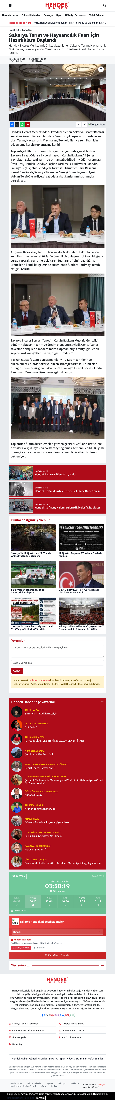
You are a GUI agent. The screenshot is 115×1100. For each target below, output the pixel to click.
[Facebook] (42, 1015)
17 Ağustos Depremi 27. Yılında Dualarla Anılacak (80, 554)
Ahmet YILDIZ (32, 818)
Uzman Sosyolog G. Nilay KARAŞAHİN (45, 776)
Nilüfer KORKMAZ (34, 751)
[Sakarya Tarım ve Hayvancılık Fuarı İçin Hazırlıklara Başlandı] (57, 92)
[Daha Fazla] (27, 124)
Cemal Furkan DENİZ (36, 723)
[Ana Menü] (10, 5)
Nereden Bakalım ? (35, 849)
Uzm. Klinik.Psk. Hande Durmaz (43, 832)
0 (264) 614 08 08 (22, 948)
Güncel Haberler (31, 15)
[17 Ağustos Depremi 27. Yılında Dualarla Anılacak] (81, 537)
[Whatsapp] (72, 1015)
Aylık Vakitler (19, 911)
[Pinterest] (52, 1015)
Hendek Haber (10, 15)
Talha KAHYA (32, 710)
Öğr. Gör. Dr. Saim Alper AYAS (41, 791)
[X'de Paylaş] (17, 124)
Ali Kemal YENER (34, 805)
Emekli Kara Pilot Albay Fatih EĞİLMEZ (46, 764)
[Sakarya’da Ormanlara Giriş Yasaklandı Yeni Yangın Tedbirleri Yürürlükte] (33, 610)
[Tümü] (102, 702)
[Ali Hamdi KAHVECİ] (16, 738)
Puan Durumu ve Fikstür (73, 1030)
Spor (59, 15)
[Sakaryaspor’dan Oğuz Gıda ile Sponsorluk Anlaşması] (33, 574)
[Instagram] (57, 1015)
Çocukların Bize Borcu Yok (39, 754)
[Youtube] (67, 1015)
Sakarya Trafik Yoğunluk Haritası (28, 1030)
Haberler (14, 30)
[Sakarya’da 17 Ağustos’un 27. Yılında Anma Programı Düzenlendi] (33, 537)
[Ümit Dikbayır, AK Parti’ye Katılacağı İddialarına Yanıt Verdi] (81, 574)
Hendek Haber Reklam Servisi (23, 1086)
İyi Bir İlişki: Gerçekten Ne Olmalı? (43, 836)
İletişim (54, 1086)
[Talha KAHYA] (16, 711)
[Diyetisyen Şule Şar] (16, 861)
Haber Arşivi (18, 1044)
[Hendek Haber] (57, 5)
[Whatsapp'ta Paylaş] (22, 124)
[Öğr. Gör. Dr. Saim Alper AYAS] (16, 793)
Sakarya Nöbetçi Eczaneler (25, 1023)
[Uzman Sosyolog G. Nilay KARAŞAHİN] (16, 779)
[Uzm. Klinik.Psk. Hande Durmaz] (16, 834)
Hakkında (75, 1083)
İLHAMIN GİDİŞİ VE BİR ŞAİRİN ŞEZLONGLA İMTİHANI (54, 740)
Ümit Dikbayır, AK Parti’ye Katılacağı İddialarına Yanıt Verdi (79, 591)
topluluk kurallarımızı (39, 680)
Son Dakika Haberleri (72, 1037)
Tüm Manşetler (19, 1037)
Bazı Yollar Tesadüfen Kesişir (41, 713)
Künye (43, 1086)
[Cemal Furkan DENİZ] (16, 725)
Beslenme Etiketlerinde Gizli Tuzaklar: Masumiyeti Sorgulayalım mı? (63, 863)
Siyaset (50, 1083)
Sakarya (48, 15)
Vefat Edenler (97, 15)
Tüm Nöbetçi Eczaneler (59, 955)
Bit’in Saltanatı (33, 795)
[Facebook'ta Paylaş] (12, 124)
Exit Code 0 (31, 727)
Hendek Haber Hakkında (20, 1097)
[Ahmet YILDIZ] (16, 820)
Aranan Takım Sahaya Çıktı (40, 808)
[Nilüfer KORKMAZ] (16, 752)
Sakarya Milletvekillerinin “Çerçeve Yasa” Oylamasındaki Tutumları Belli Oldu (81, 627)
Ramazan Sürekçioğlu (37, 846)
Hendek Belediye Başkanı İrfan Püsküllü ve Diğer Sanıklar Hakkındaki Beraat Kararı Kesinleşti (69, 22)
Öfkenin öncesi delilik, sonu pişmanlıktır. (48, 822)
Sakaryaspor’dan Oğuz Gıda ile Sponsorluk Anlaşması (27, 591)
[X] (47, 1015)
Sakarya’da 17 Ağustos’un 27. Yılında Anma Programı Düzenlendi (31, 554)
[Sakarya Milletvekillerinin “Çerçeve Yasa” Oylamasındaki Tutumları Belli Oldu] (81, 610)
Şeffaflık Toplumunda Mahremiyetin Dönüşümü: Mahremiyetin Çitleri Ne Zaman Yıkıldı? (64, 782)
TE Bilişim (100, 1084)
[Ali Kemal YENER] (16, 806)
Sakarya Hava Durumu (73, 1023)
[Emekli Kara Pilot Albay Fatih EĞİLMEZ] (16, 766)
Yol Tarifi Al (40, 948)
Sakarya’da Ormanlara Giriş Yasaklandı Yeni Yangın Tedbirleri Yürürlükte (32, 627)
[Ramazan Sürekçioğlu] (16, 847)
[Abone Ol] (96, 124)
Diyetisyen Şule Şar (36, 859)
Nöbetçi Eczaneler (75, 15)
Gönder (17, 670)
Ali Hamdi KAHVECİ (35, 737)
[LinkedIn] (62, 1015)
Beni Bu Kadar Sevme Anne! (40, 768)
